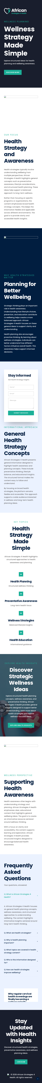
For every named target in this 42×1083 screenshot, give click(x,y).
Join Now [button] (21, 1062)
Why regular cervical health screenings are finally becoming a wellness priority (20, 997)
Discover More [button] (12, 72)
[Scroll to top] (38, 1078)
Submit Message (21, 413)
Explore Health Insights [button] (21, 725)
